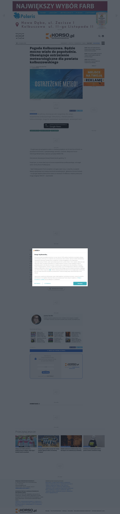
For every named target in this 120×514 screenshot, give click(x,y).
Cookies (43, 279)
